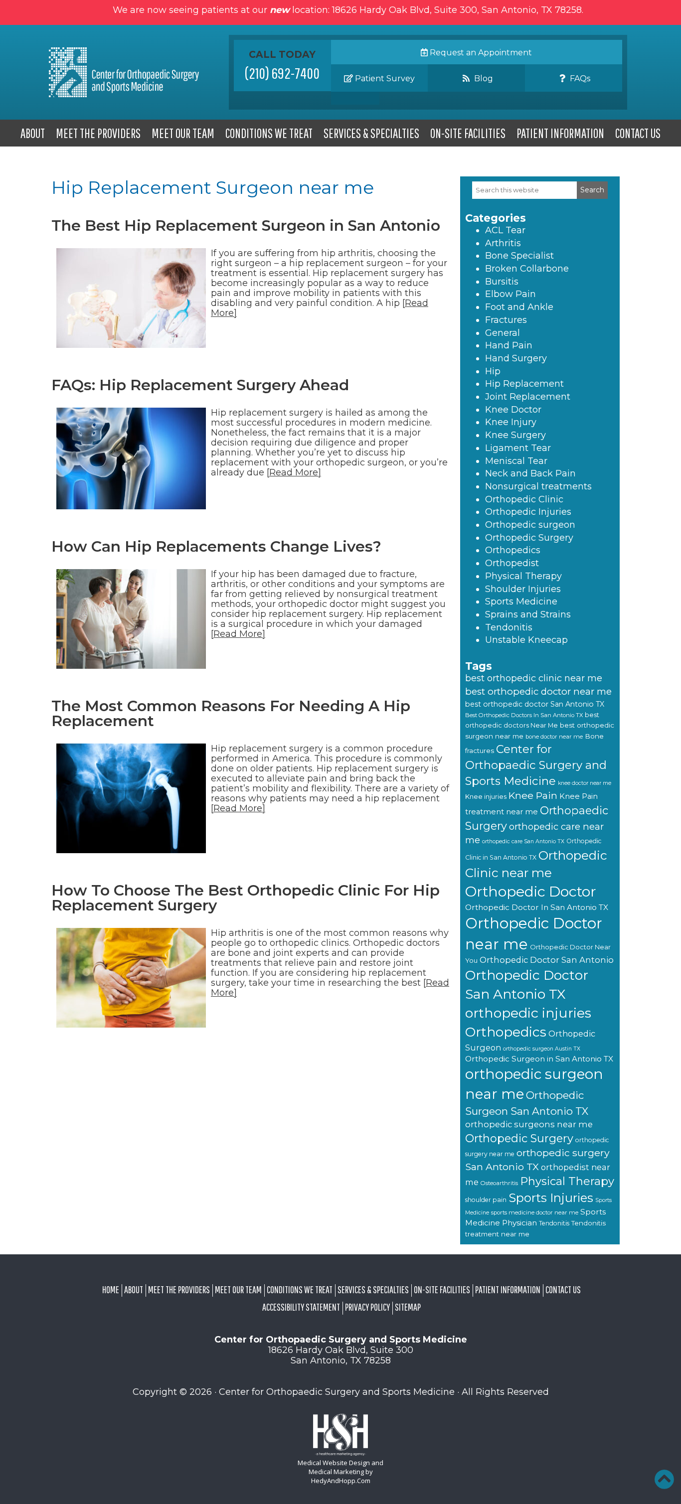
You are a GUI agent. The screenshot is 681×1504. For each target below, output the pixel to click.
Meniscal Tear (516, 460)
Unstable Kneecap (526, 639)
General (502, 332)
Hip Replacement (524, 383)
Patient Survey (384, 78)
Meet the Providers (98, 133)
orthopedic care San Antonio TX (523, 841)
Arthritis (503, 243)
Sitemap (408, 1307)
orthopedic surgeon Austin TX (541, 1049)
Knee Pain (533, 795)
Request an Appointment (480, 52)
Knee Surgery (515, 435)
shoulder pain (486, 1199)
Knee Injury (510, 422)
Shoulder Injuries (523, 589)
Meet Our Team (183, 133)
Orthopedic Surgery (529, 537)
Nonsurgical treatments (538, 486)
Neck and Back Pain (530, 473)
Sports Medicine (521, 601)
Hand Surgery (516, 358)
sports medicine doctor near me (534, 1212)
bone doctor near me (554, 736)
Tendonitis (508, 627)
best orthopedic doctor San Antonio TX (534, 704)
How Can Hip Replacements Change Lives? (216, 546)
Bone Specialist (519, 255)
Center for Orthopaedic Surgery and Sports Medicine (536, 765)
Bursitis (501, 281)
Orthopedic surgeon (530, 524)
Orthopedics (512, 550)
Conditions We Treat (269, 133)
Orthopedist (512, 563)
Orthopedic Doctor (530, 891)
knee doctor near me (584, 783)
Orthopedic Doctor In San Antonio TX (536, 907)
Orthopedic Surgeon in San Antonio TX (539, 1058)
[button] (664, 1479)
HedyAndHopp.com (340, 1480)
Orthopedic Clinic (524, 499)
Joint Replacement (527, 396)
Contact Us (638, 133)
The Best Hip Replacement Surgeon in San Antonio (245, 225)
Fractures (506, 319)
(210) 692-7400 (282, 73)
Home (110, 1289)
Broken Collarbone (527, 268)
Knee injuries (486, 796)
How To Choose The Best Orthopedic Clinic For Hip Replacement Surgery (245, 897)
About (32, 133)
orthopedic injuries (528, 1013)
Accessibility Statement (301, 1307)
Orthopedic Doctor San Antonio (547, 960)
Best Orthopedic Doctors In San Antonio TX (524, 715)
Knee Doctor (513, 409)
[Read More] (294, 472)
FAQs (579, 78)
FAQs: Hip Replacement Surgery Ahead (200, 385)
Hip (493, 371)
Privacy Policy (367, 1307)
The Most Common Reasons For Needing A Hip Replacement (230, 713)
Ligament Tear (518, 448)
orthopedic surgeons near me (529, 1124)
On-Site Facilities (468, 133)
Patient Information (560, 133)
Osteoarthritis (499, 1183)
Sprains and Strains (528, 614)
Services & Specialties (371, 133)
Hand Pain (508, 345)
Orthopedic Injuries (528, 511)
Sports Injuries (551, 1198)
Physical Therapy (523, 576)
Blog (482, 78)
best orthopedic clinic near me (533, 678)
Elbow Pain (510, 294)
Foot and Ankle (519, 306)
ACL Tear (505, 230)
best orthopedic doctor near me (538, 691)
